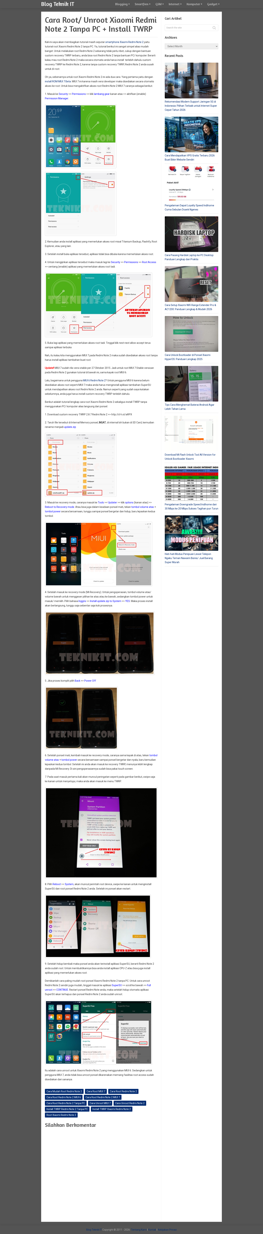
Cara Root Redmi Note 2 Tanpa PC (66, 1103)
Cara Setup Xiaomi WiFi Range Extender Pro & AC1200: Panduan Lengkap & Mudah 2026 (190, 307)
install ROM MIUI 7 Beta (58, 81)
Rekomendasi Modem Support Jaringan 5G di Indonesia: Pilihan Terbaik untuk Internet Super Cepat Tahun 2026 (191, 105)
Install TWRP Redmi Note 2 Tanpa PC (67, 1109)
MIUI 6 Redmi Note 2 (94, 380)
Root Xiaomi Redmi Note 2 (61, 1115)
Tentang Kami (139, 1229)
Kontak (152, 1229)
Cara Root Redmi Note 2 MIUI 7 (103, 1097)
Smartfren (141, 4)
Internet (174, 4)
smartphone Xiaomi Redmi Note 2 (124, 42)
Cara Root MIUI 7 (96, 1091)
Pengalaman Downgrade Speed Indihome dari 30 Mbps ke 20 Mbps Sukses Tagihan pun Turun (191, 506)
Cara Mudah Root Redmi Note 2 (64, 1091)
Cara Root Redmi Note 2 (123, 1091)
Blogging (121, 4)
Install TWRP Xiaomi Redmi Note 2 (111, 1109)
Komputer (193, 4)
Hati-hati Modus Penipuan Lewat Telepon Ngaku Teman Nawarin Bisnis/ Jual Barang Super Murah (189, 558)
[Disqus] (101, 1175)
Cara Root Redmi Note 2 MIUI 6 (64, 1097)
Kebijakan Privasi (167, 1229)
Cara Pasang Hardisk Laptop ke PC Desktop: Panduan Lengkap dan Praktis (189, 257)
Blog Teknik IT (57, 3)
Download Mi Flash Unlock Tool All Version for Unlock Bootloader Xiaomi (190, 456)
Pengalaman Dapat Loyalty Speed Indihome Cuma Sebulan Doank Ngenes (189, 207)
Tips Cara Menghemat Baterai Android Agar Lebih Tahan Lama (189, 406)
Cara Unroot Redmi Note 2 (130, 1103)
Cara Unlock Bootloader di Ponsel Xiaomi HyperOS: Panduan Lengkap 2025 (187, 357)
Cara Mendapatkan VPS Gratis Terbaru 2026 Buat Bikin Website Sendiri (190, 157)
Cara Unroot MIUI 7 (100, 1103)
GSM (158, 4)
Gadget (212, 4)
